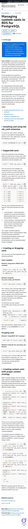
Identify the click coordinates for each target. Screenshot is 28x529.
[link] (18, 13)
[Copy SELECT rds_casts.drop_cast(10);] (25, 351)
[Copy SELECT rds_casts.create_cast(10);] (25, 284)
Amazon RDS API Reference (8, 500)
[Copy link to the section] (2, 127)
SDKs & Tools (5, 503)
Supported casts (8, 114)
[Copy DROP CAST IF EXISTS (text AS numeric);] (25, 340)
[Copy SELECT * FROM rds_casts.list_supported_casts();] (25, 164)
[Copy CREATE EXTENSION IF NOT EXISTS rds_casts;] (25, 143)
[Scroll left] (17, 5)
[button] (6, 39)
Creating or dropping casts (11, 116)
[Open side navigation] (2, 9)
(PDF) (19, 55)
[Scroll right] (27, 5)
